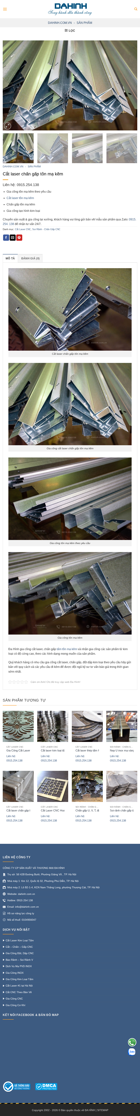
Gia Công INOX (15, 972)
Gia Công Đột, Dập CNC (20, 953)
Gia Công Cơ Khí (15, 1005)
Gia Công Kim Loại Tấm (19, 979)
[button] (5, 9)
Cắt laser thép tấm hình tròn (91, 750)
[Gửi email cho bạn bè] (13, 238)
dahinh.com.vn (60, 22)
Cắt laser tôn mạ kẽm (20, 198)
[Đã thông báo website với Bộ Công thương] (18, 1086)
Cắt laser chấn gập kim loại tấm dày (27, 810)
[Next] (130, 85)
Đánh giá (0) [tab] (30, 258)
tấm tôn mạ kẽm (67, 649)
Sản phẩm (84, 22)
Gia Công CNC (14, 998)
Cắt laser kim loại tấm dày (56, 750)
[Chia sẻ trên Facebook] (6, 238)
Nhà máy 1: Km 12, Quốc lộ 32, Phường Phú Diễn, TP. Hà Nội (43, 880)
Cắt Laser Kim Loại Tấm (20, 940)
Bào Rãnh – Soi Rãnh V (19, 959)
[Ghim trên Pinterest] (19, 238)
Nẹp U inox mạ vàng (122, 750)
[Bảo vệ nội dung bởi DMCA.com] (46, 1086)
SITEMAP (102, 1110)
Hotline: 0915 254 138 (20, 900)
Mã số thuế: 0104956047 (21, 919)
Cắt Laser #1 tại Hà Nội (19, 985)
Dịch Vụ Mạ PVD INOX (19, 966)
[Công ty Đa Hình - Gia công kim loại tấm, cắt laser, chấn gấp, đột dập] (70, 9)
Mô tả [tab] (10, 258)
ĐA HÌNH (90, 1110)
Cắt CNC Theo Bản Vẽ (19, 992)
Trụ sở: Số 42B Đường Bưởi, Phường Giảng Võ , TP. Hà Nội (41, 874)
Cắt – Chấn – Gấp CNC (19, 946)
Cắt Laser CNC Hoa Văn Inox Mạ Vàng (64, 810)
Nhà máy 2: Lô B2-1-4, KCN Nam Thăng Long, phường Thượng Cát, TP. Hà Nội (53, 887)
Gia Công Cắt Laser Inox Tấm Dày (27, 750)
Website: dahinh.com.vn (21, 893)
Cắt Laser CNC (23, 229)
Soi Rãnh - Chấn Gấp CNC (46, 229)
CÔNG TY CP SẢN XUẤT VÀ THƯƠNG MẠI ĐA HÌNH (34, 867)
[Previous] (10, 85)
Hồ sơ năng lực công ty (20, 913)
